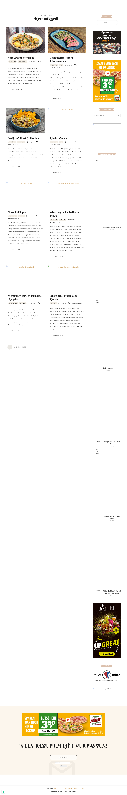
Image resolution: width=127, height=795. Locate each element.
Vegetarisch (22, 61)
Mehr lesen (16, 89)
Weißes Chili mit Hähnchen (23, 138)
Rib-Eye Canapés (59, 138)
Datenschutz (79, 789)
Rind (61, 65)
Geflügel (12, 142)
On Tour (77, 4)
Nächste (22, 347)
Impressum (68, 789)
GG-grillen (58, 789)
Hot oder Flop (67, 4)
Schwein (21, 216)
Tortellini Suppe (17, 212)
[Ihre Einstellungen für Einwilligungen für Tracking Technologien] (3, 792)
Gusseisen (12, 61)
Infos (83, 4)
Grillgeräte (13, 303)
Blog (43, 4)
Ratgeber (23, 303)
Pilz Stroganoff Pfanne (21, 57)
